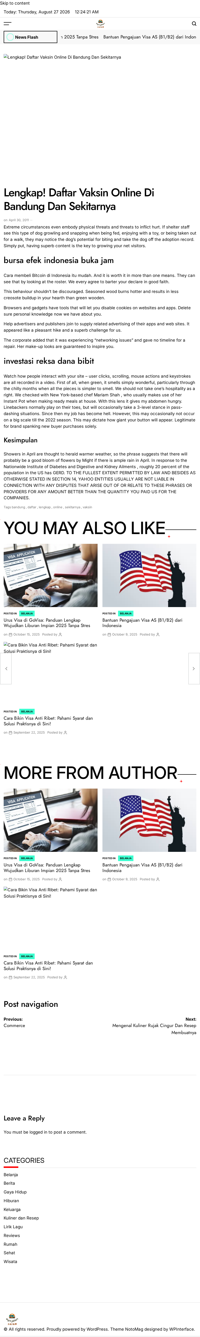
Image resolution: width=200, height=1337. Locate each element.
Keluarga (12, 1209)
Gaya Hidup (15, 1191)
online (57, 507)
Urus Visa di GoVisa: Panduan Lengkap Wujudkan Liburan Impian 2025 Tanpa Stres (47, 623)
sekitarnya (72, 507)
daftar (32, 507)
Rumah (10, 1244)
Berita (9, 1183)
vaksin (87, 507)
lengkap (45, 507)
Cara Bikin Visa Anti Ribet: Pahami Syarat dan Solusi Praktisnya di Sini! (48, 721)
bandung (18, 507)
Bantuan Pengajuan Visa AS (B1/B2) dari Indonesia (140, 37)
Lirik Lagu (13, 1226)
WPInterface (181, 1329)
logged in (38, 1132)
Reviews (12, 1235)
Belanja (27, 613)
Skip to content (15, 3)
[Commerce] (6, 668)
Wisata (10, 1261)
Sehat (9, 1252)
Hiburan (11, 1200)
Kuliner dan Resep (21, 1217)
